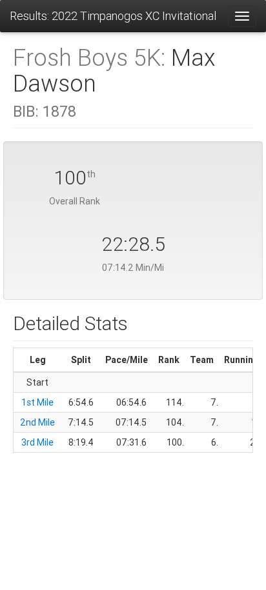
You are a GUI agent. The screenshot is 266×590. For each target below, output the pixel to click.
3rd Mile (37, 442)
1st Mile (37, 402)
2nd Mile (37, 422)
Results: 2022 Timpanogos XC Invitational (113, 15)
